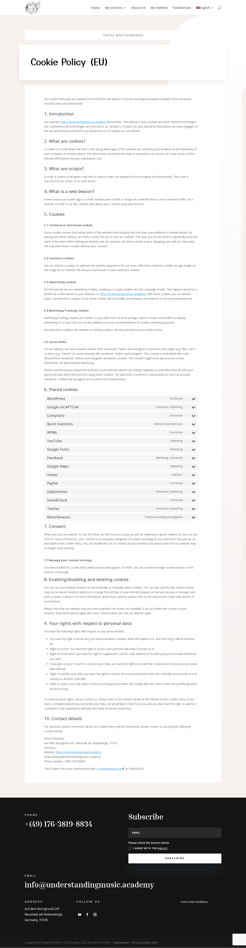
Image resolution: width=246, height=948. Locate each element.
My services (113, 8)
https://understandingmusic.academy (83, 122)
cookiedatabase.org (108, 768)
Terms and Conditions (123, 35)
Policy (163, 848)
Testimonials (182, 8)
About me (138, 8)
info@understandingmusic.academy (89, 884)
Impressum (121, 942)
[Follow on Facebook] (87, 914)
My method (159, 8)
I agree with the (150, 848)
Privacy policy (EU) (144, 942)
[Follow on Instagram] (95, 914)
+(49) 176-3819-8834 (58, 823)
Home (95, 8)
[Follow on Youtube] (79, 914)
